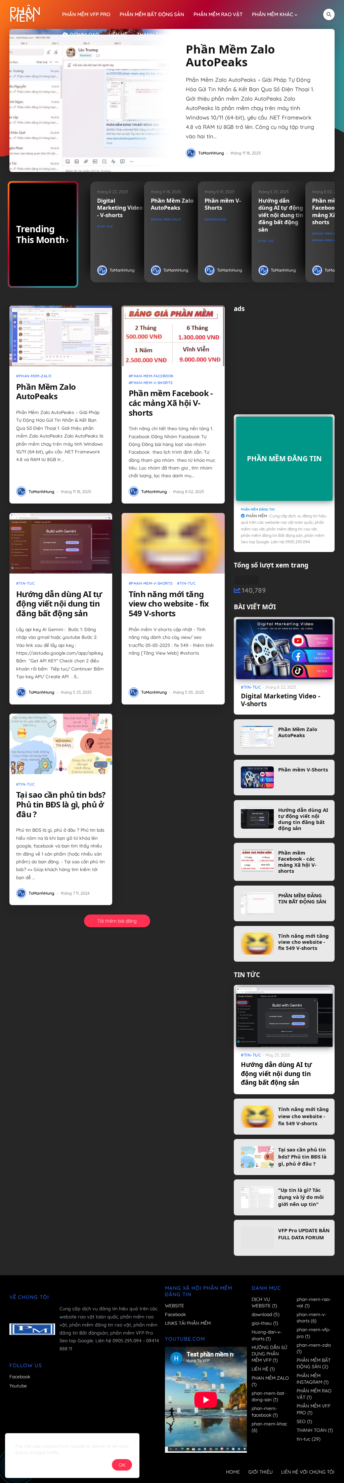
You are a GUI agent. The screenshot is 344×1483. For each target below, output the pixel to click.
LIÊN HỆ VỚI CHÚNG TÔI (308, 1472)
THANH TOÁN (315, 1430)
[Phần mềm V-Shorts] (257, 777)
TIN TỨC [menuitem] (188, 34)
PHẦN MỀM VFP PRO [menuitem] (86, 14)
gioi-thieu (265, 1323)
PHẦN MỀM (25, 14)
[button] (329, 14)
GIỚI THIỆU (260, 1472)
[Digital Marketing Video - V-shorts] (284, 649)
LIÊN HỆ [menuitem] (118, 34)
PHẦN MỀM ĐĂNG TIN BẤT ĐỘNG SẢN (302, 898)
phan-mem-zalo (167, 219)
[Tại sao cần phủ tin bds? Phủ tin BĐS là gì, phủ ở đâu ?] (61, 744)
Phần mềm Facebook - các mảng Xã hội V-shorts (171, 403)
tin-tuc (106, 226)
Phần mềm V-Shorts (223, 204)
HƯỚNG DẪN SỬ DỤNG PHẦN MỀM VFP (269, 1353)
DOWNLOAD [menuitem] (84, 34)
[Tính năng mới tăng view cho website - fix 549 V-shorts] (173, 543)
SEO (304, 1421)
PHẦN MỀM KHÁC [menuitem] (272, 14)
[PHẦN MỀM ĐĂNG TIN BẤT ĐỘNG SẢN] (257, 903)
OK (122, 1465)
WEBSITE (174, 1305)
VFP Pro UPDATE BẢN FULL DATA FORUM (304, 1234)
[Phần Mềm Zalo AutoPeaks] (90, 100)
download (217, 219)
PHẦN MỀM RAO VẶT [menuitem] (218, 14)
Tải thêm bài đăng (117, 921)
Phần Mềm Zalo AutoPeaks (230, 55)
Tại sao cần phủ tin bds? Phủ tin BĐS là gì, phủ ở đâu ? (60, 804)
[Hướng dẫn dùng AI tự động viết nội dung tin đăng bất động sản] (61, 543)
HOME (233, 1472)
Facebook (19, 1376)
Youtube (18, 1385)
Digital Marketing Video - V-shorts (120, 207)
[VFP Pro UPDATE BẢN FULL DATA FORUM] (257, 1238)
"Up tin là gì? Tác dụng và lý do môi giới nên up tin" (301, 1196)
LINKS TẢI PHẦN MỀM (188, 1323)
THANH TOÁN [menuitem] (153, 34)
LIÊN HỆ (263, 1369)
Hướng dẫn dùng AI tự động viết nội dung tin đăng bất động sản (280, 215)
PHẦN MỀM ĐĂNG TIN (284, 458)
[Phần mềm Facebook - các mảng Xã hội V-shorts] (173, 336)
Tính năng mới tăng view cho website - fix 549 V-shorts (169, 604)
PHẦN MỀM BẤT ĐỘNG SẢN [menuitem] (152, 14)
